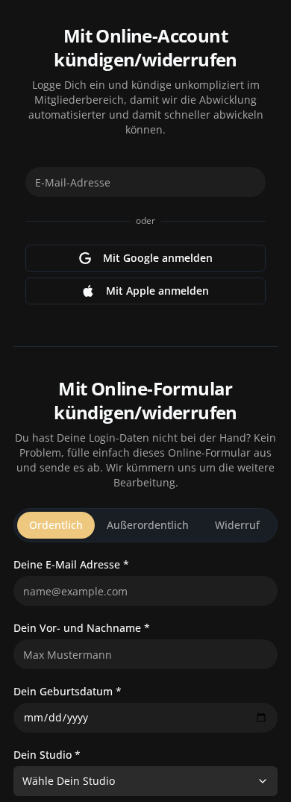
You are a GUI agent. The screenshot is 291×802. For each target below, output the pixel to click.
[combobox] (145, 781)
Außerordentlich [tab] (148, 525)
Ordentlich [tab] (56, 525)
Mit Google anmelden (158, 258)
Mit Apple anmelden (157, 290)
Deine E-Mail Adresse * (71, 565)
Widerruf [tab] (237, 525)
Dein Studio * (47, 755)
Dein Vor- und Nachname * (81, 628)
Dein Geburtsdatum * (67, 691)
